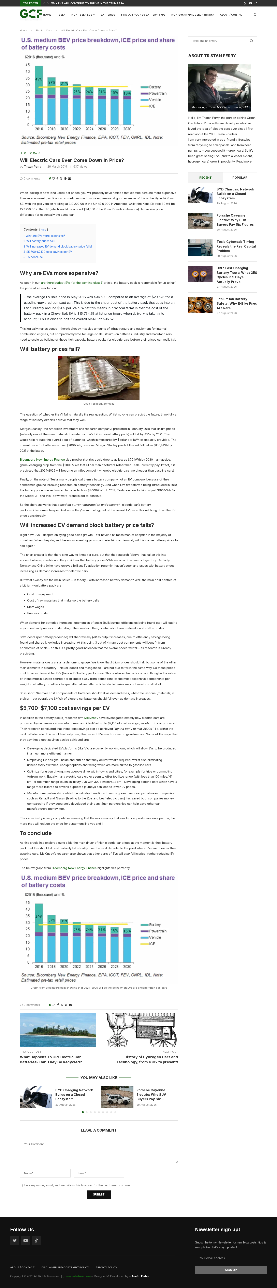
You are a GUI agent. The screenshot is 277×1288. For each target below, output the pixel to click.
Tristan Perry (32, 166)
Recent (205, 178)
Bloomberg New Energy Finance (42, 459)
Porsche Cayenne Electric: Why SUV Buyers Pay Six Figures (235, 219)
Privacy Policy (106, 1267)
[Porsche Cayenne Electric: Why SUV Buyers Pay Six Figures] (117, 1097)
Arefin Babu (140, 1276)
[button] (44, 3)
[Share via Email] (69, 178)
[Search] (255, 15)
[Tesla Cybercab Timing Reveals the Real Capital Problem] (200, 247)
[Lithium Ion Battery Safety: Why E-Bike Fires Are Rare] (200, 305)
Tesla (61, 14)
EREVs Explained (63, 3)
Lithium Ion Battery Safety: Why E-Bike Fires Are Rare (237, 303)
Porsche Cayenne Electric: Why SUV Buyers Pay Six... (151, 1094)
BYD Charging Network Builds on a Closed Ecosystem (74, 1094)
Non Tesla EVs (81, 14)
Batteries (108, 14)
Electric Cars (44, 30)
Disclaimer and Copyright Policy (65, 1267)
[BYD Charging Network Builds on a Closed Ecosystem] (36, 1097)
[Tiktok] (255, 3)
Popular (239, 178)
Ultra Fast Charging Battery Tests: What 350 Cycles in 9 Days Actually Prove (237, 275)
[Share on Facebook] (57, 178)
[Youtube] (250, 3)
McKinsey (91, 718)
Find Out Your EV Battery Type (143, 14)
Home (47, 14)
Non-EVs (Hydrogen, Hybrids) (192, 14)
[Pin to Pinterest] (65, 178)
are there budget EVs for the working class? (71, 283)
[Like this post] (53, 178)
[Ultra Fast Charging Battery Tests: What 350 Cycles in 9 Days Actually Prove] (200, 274)
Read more (244, 161)
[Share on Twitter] (61, 178)
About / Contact (232, 14)
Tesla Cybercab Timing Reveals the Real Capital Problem (236, 246)
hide (43, 229)
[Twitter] (245, 3)
